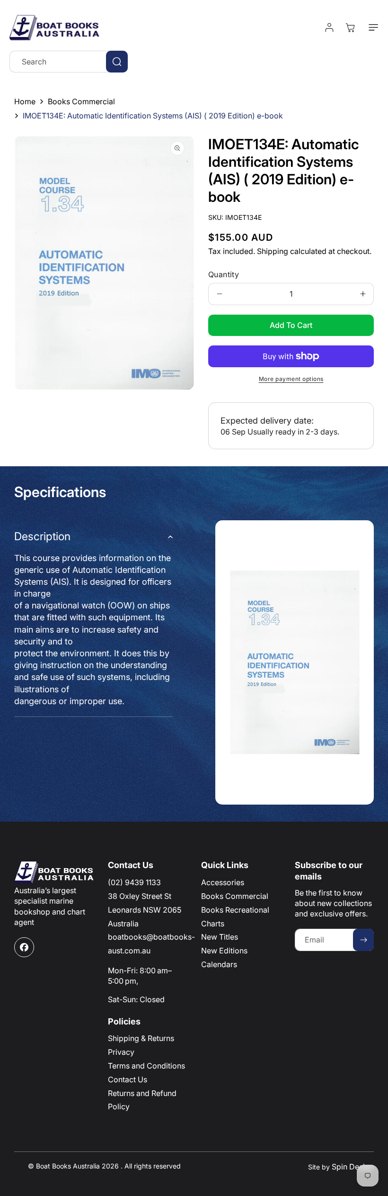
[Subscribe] (363, 940)
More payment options (291, 378)
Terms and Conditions (146, 1065)
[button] (371, 27)
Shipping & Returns (141, 1038)
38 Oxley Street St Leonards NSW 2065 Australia (144, 909)
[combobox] (68, 61)
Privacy (121, 1052)
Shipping (272, 251)
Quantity (223, 274)
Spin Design (353, 1166)
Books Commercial (81, 101)
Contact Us (127, 1079)
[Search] (117, 61)
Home (24, 101)
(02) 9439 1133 (134, 882)
